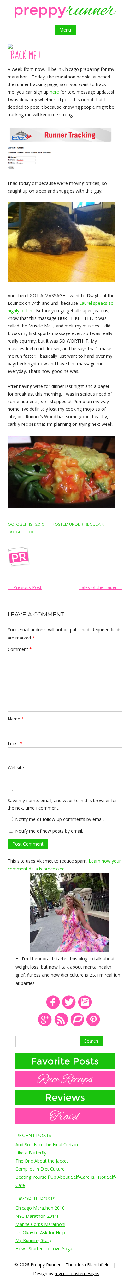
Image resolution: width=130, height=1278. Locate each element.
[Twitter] (69, 1008)
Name (16, 719)
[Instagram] (85, 1008)
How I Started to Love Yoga (43, 1249)
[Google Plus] (45, 1025)
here (54, 92)
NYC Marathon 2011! (36, 1216)
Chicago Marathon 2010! (40, 1208)
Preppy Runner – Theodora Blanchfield (71, 1265)
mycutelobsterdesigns (77, 1273)
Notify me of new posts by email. (49, 831)
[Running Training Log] (77, 1025)
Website (16, 768)
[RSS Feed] (61, 1025)
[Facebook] (52, 1008)
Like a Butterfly (30, 1153)
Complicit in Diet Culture (40, 1169)
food (33, 531)
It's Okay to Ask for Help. (40, 1232)
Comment (20, 649)
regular (93, 524)
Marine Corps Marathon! (40, 1224)
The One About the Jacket (41, 1161)
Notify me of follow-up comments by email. (59, 819)
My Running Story (33, 1240)
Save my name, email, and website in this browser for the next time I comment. (62, 804)
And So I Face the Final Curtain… (48, 1145)
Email (15, 743)
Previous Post (25, 587)
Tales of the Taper (100, 587)
